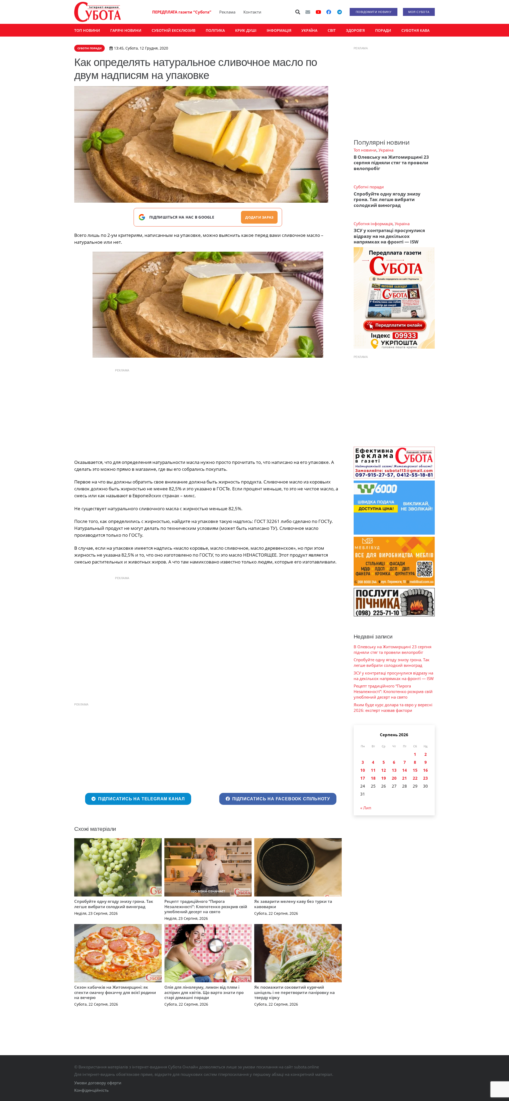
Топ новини (365, 150)
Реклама (227, 12)
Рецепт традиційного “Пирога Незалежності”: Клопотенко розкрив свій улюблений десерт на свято (205, 906)
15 (415, 770)
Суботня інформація (373, 223)
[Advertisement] (208, 412)
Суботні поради (369, 186)
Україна (386, 150)
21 (404, 778)
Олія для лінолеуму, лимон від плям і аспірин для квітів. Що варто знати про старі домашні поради (204, 992)
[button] (298, 12)
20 (394, 778)
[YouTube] (318, 12)
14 (404, 770)
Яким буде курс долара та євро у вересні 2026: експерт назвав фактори (393, 707)
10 (362, 770)
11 (373, 770)
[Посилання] (97, 12)
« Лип (365, 807)
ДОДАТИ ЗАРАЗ (259, 217)
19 (383, 778)
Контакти (252, 12)
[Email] (308, 12)
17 (362, 778)
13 (394, 770)
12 (383, 770)
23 (425, 778)
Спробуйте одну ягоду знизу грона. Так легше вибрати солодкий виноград (113, 904)
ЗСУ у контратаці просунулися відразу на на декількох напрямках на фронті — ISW (389, 236)
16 (425, 770)
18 (373, 778)
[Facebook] (329, 12)
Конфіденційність (91, 1090)
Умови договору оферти (97, 1082)
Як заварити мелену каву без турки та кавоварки (293, 904)
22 (415, 778)
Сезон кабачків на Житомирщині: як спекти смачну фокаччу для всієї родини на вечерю (115, 992)
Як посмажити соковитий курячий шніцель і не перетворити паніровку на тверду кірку (294, 992)
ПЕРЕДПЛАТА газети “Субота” (181, 12)
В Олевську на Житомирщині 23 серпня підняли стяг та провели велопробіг (391, 162)
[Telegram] (339, 12)
